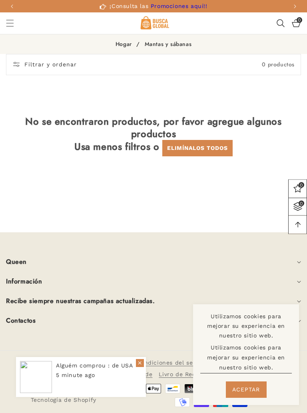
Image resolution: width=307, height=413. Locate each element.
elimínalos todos (197, 148)
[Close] (140, 363)
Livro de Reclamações (191, 374)
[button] (295, 6)
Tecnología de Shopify (63, 400)
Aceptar (246, 389)
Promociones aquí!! (179, 6)
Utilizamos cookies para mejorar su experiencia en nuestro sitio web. (246, 357)
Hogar (124, 44)
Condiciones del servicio (173, 362)
